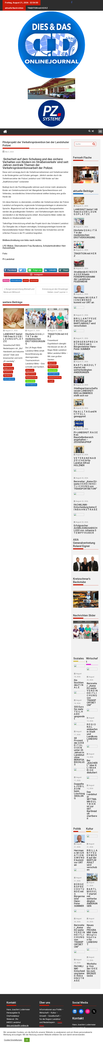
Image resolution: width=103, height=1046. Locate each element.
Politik (77, 828)
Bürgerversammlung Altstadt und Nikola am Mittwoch (18, 290)
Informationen (16, 280)
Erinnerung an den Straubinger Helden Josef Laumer (55, 290)
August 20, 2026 (82, 385)
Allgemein (7, 365)
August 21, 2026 (11, 331)
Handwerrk (8, 375)
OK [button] (27, 1040)
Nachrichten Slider (84, 615)
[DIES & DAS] (5, 131)
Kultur (89, 828)
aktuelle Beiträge (83, 191)
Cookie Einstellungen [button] (13, 1040)
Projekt (51, 381)
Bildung (6, 280)
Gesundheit (30, 381)
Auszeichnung (31, 377)
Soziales (78, 658)
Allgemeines (8, 368)
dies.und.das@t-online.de (18, 1025)
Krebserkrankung (54, 377)
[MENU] (100, 131)
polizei (25, 280)
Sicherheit (34, 280)
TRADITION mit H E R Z (37, 8)
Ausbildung (8, 372)
